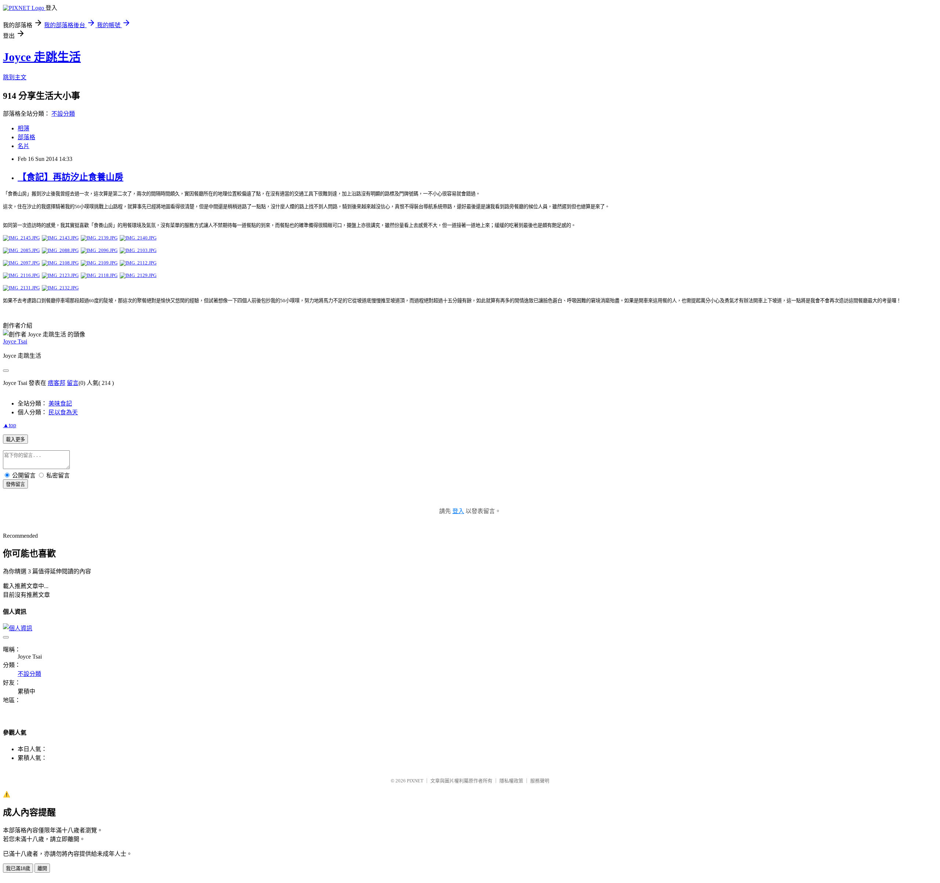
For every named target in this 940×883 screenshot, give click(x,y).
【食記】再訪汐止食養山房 (70, 177)
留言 (73, 383)
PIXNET (415, 780)
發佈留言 (15, 484)
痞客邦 (56, 383)
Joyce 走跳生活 (42, 57)
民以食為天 (63, 412)
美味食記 (60, 403)
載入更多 (15, 439)
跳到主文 (14, 77)
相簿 (23, 128)
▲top (9, 425)
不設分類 (63, 114)
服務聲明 (539, 780)
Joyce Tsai (15, 341)
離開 (42, 868)
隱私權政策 (511, 780)
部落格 (26, 137)
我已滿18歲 (18, 868)
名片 (23, 146)
